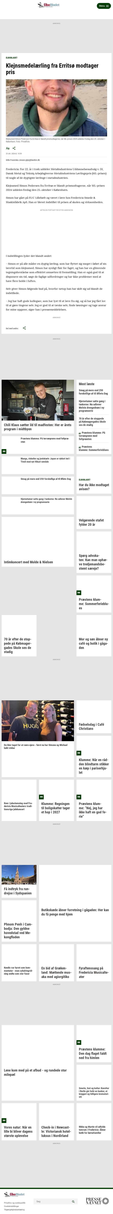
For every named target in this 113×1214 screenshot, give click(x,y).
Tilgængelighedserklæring (14, 1210)
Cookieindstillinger (11, 1206)
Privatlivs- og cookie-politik (14, 1203)
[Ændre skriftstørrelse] (7, 148)
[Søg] (73, 1201)
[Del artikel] (14, 148)
